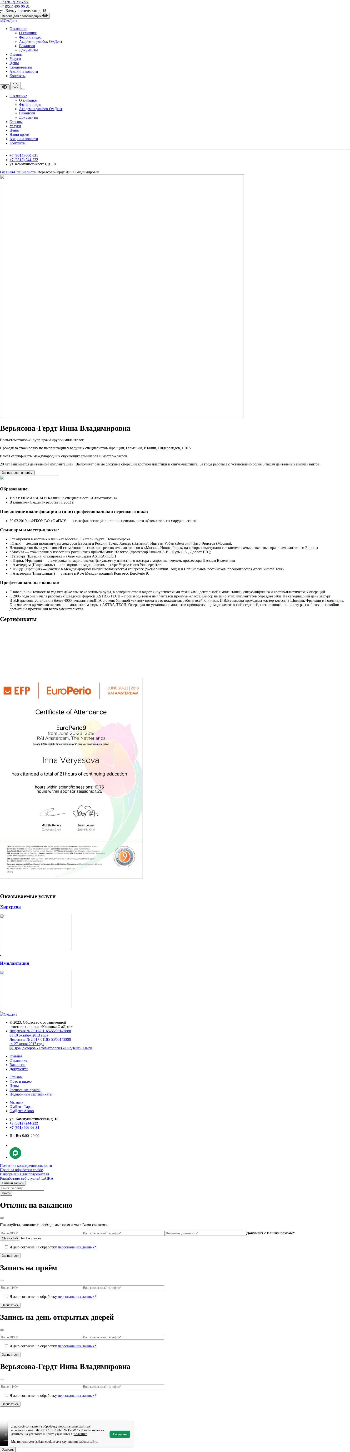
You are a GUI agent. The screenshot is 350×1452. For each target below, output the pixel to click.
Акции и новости (24, 71)
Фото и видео (30, 37)
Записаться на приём (17, 472)
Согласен (120, 1434)
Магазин (17, 1102)
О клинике (18, 29)
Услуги (15, 59)
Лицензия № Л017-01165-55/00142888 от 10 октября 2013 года (40, 1033)
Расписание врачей (25, 1090)
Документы (28, 50)
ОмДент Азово (22, 1111)
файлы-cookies (45, 1441)
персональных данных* (77, 1247)
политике (80, 1434)
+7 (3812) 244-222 (14, 2)
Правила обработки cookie (21, 1170)
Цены (14, 63)
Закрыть (8, 1449)
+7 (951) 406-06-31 (15, 6)
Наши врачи (19, 134)
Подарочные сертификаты (31, 1094)
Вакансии (27, 46)
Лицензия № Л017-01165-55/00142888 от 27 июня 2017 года (40, 1041)
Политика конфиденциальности (26, 1166)
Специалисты (21, 67)
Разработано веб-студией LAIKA (27, 1178)
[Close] (2, 1218)
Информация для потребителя (24, 1174)
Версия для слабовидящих (22, 16)
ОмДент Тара (20, 1107)
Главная (16, 1056)
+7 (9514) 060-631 (24, 155)
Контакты (17, 76)
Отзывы (16, 54)
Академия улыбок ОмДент (40, 41)
